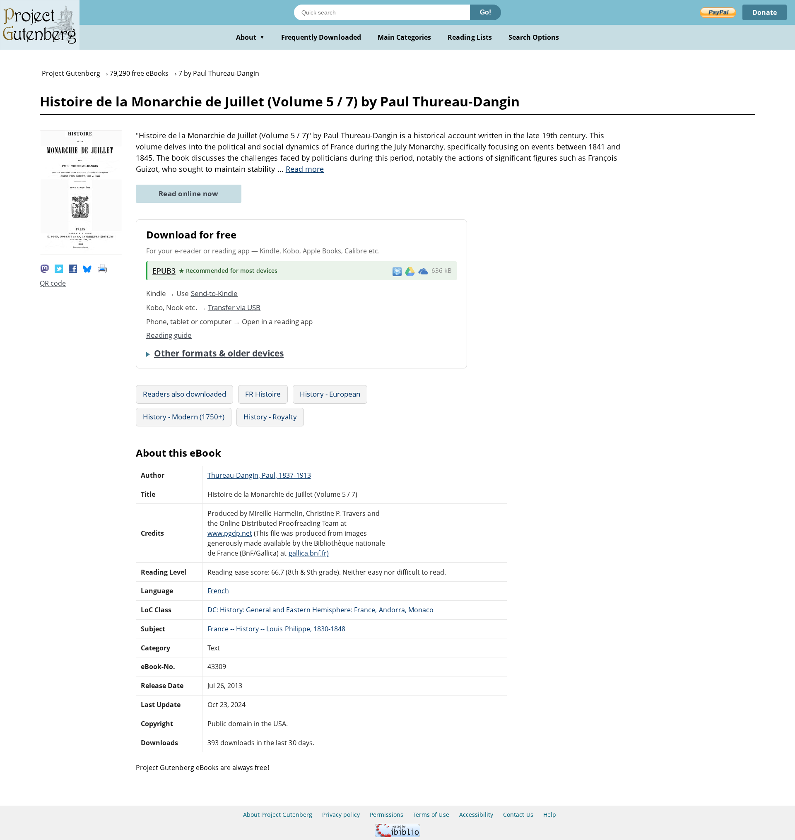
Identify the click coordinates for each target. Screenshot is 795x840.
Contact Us (518, 814)
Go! (485, 12)
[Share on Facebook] (73, 267)
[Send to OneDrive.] (423, 270)
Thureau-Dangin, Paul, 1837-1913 (259, 475)
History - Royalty (270, 416)
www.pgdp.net (229, 533)
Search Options (533, 37)
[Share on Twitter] (59, 267)
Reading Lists (470, 37)
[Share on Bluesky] (87, 267)
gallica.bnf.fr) (309, 553)
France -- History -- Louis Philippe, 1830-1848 (276, 628)
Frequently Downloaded (321, 37)
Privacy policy (341, 814)
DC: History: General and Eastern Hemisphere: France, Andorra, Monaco (320, 609)
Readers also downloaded (184, 394)
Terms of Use (431, 814)
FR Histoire (263, 394)
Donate (764, 12)
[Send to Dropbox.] (397, 271)
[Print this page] (102, 267)
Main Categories (404, 37)
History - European (330, 394)
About (250, 37)
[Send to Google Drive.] (410, 271)
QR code (53, 283)
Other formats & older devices (219, 353)
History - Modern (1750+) (183, 416)
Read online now (189, 193)
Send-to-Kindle (214, 293)
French (218, 590)
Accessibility (476, 814)
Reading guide (169, 335)
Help (549, 814)
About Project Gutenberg (277, 814)
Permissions (386, 814)
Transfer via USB (234, 307)
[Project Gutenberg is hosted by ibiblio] (397, 835)
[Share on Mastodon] (45, 267)
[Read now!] (81, 252)
